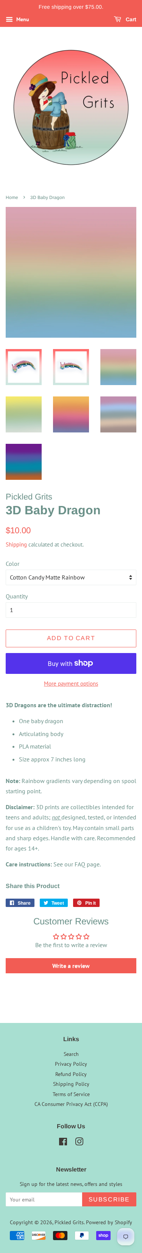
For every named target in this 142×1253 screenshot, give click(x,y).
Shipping (16, 544)
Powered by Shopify (109, 1222)
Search (71, 1054)
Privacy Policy (71, 1063)
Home (12, 197)
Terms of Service (71, 1094)
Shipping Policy (71, 1084)
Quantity (17, 596)
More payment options (71, 683)
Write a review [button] (71, 966)
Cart (130, 19)
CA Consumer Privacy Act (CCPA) (71, 1104)
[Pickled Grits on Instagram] (79, 1143)
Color (12, 563)
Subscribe (109, 1199)
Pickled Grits (69, 1222)
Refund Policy (71, 1074)
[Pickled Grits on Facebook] (63, 1143)
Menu (22, 19)
